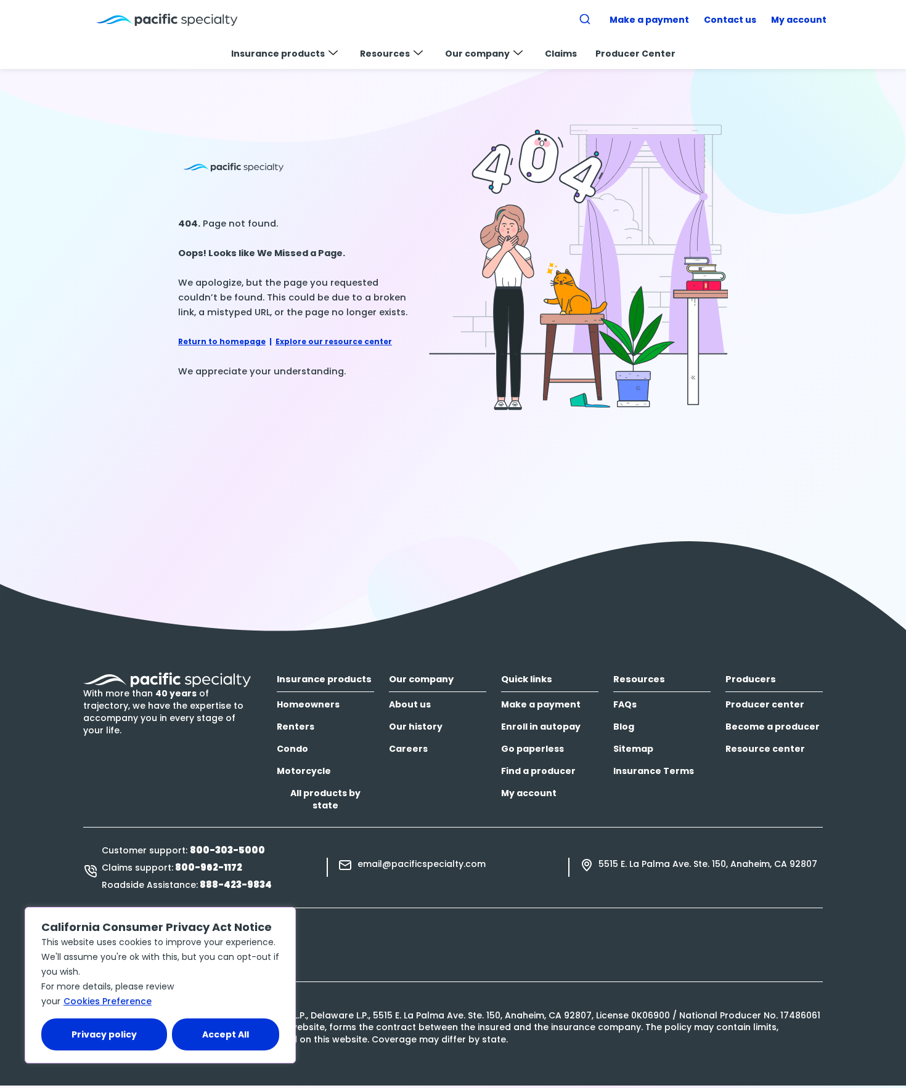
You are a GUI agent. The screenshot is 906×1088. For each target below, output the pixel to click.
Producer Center (635, 53)
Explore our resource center (333, 341)
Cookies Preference (107, 1001)
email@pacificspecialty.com (421, 864)
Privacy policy (104, 1034)
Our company (477, 53)
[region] (160, 985)
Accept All (225, 1034)
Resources (385, 53)
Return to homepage (222, 341)
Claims (561, 53)
